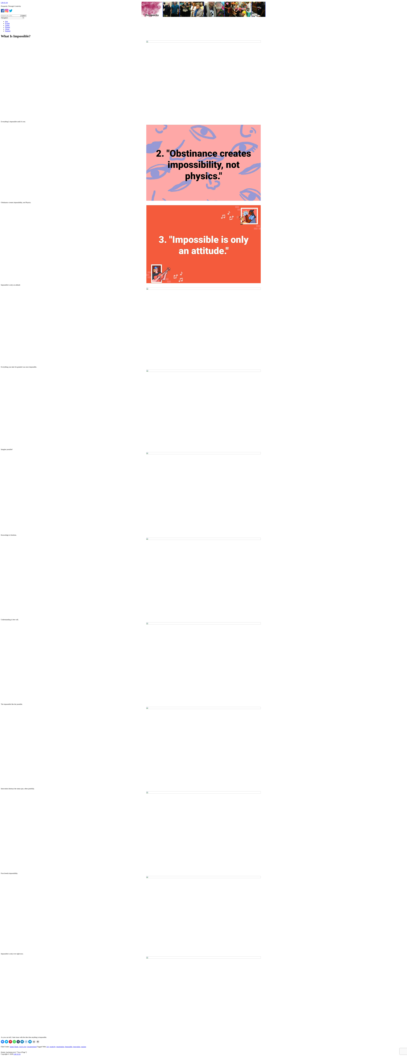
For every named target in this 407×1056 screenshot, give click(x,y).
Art (47, 1047)
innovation (76, 1047)
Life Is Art (4, 2)
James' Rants (14, 1047)
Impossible (68, 1047)
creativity (52, 1047)
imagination (60, 1047)
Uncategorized (32, 1047)
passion (83, 1047)
